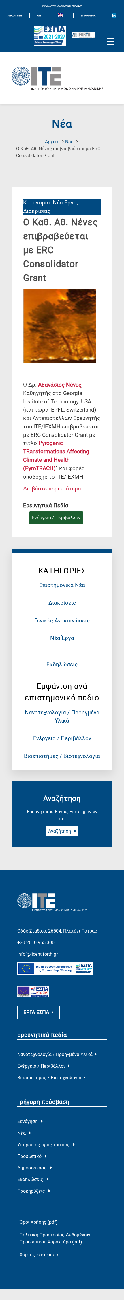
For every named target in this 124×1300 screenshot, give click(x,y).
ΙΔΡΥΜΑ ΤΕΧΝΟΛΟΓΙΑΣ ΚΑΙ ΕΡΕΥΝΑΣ (62, 6)
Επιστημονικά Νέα (62, 585)
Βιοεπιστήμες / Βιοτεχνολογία (62, 756)
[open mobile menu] (110, 41)
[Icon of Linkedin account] (114, 15)
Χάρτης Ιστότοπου (39, 1254)
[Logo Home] (62, 78)
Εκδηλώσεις (62, 664)
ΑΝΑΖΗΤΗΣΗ (15, 15)
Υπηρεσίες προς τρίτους (44, 1144)
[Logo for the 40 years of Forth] (83, 35)
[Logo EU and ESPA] (49, 35)
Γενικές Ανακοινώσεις (62, 620)
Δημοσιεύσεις (32, 1168)
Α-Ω (39, 15)
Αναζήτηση (60, 831)
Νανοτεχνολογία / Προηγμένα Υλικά (55, 1054)
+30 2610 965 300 (36, 942)
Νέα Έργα (62, 638)
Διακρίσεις (62, 603)
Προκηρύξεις (31, 1191)
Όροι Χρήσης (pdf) (39, 1222)
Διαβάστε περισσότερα (52, 488)
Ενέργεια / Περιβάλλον (62, 738)
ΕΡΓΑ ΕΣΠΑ (36, 1012)
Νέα (69, 141)
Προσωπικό (30, 1156)
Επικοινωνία (88, 15)
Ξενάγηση (28, 1121)
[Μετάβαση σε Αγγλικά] (61, 15)
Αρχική (52, 141)
